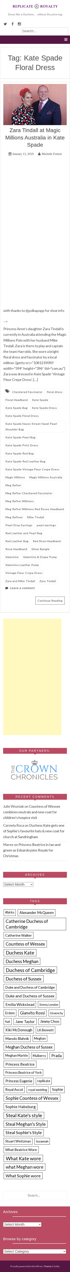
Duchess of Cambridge (30, 970)
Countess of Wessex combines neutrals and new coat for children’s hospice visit (31, 812)
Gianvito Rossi (32, 1013)
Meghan (40, 1038)
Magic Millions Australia (45, 477)
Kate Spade (40, 400)
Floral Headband (16, 400)
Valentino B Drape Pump (40, 557)
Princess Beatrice (20, 1064)
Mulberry (39, 1056)
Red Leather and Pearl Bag (23, 533)
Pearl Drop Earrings (18, 525)
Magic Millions (15, 477)
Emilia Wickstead (19, 1004)
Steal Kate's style (24, 1115)
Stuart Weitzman (18, 1141)
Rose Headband (16, 549)
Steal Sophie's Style (24, 1132)
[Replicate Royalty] (35, 10)
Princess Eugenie (18, 1081)
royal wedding (37, 1089)
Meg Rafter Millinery (19, 501)
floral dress (55, 392)
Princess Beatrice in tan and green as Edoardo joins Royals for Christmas (31, 850)
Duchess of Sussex (23, 978)
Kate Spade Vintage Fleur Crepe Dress (32, 469)
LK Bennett (45, 1030)
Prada (56, 1055)
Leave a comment (22, 588)
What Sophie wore (23, 1175)
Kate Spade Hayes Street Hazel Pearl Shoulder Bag (31, 426)
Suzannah (42, 1141)
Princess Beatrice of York (23, 1073)
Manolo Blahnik (17, 1038)
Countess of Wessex (25, 944)
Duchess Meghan (22, 961)
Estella (55, 1266)
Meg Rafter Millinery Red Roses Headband (34, 509)
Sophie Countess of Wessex (32, 1098)
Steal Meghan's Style (26, 1124)
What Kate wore (23, 1158)
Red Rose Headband (47, 541)
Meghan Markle (16, 1055)
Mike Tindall (35, 517)
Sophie (57, 1089)
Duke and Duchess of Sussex (29, 995)
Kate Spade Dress (44, 407)
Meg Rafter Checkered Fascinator (28, 493)
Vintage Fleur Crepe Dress (24, 573)
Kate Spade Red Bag (19, 453)
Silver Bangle (41, 549)
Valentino (12, 557)
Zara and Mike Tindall (20, 581)
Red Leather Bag (17, 541)
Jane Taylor (25, 1021)
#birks (9, 912)
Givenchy (56, 1013)
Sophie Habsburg (20, 1106)
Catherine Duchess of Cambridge (27, 923)
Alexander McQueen (36, 912)
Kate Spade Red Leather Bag (25, 461)
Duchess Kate (20, 952)
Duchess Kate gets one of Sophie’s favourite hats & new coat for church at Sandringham (34, 831)
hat (7, 1021)
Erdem (10, 1013)
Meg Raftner (14, 517)
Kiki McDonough (18, 1030)
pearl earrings (46, 525)
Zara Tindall (47, 581)
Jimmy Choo (49, 1021)
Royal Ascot (14, 1089)
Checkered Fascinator (27, 392)
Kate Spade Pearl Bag (20, 437)
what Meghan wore (24, 1167)
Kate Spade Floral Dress (22, 415)
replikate (43, 1081)
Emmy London (48, 1004)
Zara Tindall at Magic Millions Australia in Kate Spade (35, 137)
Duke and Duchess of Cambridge (30, 987)
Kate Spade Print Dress (21, 445)
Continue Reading (50, 600)
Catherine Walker (18, 935)
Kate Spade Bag (16, 407)
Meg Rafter (13, 485)
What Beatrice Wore (21, 1149)
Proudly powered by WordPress (26, 1266)
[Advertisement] (32, 677)
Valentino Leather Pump (22, 565)
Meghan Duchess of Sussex (28, 1047)
